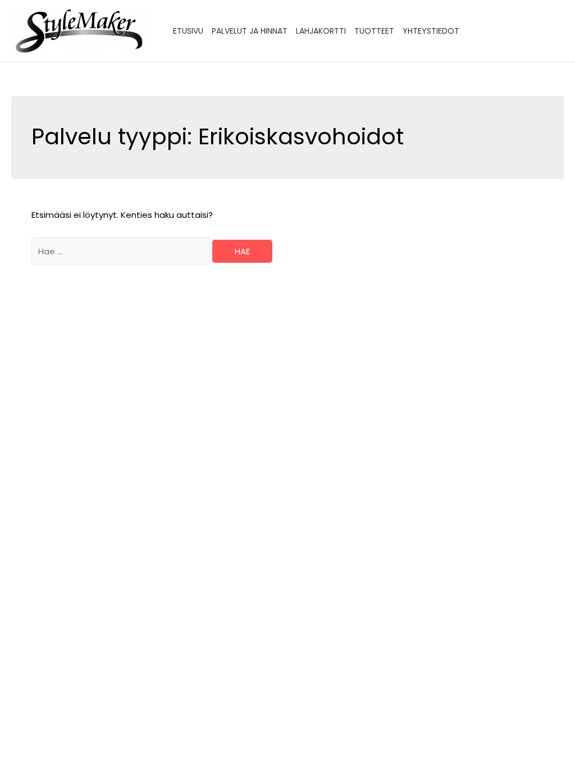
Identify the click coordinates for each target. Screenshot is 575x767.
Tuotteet (374, 30)
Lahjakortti (321, 30)
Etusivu (188, 30)
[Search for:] (121, 251)
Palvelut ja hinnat (250, 30)
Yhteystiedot (431, 30)
